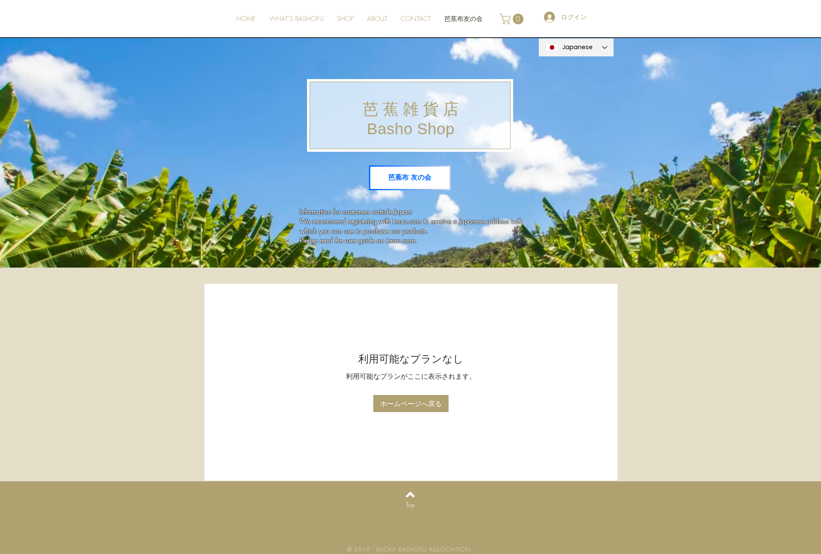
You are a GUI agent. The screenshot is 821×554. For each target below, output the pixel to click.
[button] (513, 19)
